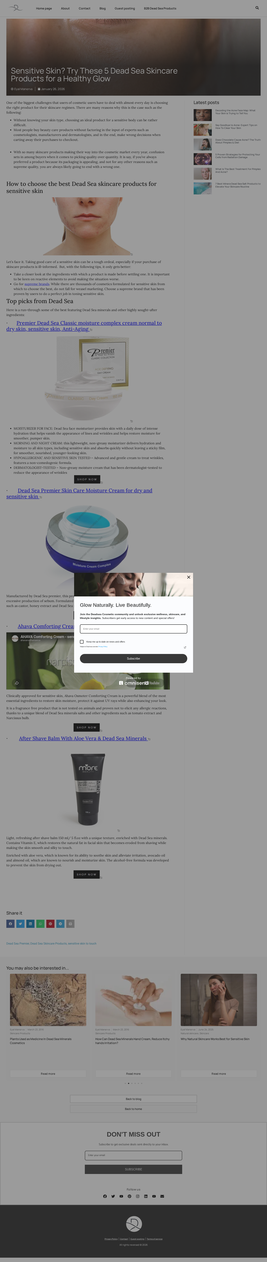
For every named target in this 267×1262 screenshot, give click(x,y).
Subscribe (133, 658)
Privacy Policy (102, 646)
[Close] (188, 577)
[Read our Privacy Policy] (185, 647)
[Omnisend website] (133, 681)
